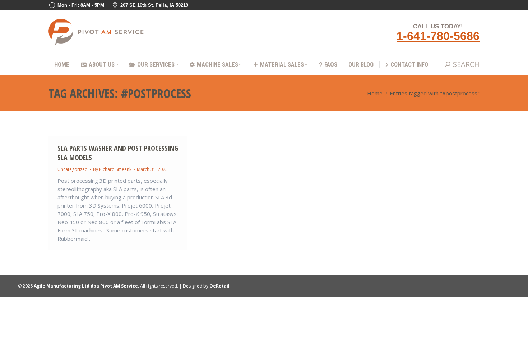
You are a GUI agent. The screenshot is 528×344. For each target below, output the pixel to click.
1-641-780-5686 (438, 36)
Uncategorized (72, 169)
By (112, 169)
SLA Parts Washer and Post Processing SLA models (117, 152)
